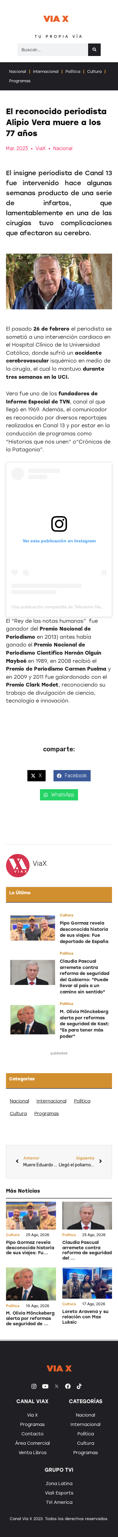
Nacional (17, 71)
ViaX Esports (59, 1493)
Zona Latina (59, 1483)
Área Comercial (32, 1443)
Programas (20, 81)
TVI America (59, 1502)
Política (72, 71)
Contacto (32, 1434)
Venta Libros (33, 1452)
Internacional (46, 71)
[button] (36, 775)
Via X (32, 1415)
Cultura (94, 71)
